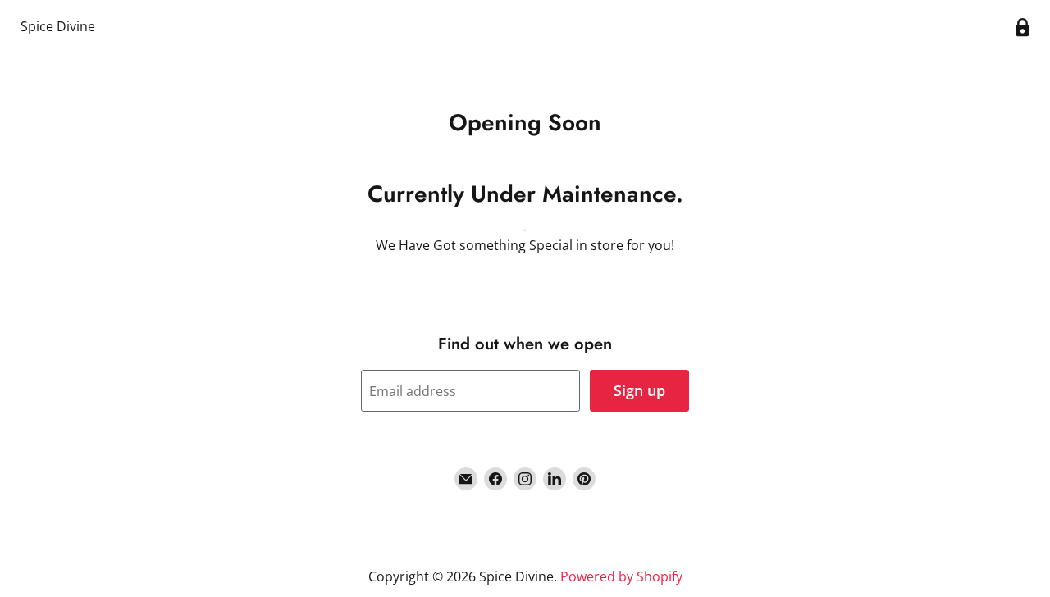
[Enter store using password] (1022, 27)
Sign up (639, 390)
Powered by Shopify (621, 576)
